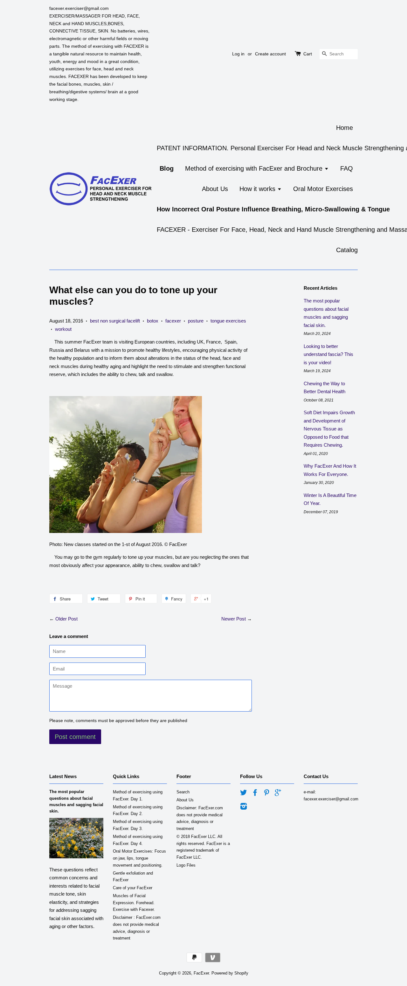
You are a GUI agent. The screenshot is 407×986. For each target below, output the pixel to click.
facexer (173, 320)
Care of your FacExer (132, 887)
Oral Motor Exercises (323, 188)
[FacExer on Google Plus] (277, 793)
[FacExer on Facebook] (255, 793)
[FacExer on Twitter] (243, 793)
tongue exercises (228, 320)
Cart (307, 53)
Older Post (66, 618)
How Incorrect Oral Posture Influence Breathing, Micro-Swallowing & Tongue (273, 209)
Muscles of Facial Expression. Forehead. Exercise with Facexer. (134, 902)
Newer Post (233, 618)
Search (183, 792)
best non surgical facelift (115, 320)
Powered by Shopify (229, 973)
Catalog (347, 249)
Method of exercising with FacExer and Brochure (254, 168)
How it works (258, 188)
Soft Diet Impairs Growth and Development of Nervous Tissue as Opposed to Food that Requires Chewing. (329, 429)
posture (196, 320)
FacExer (201, 973)
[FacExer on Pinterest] (266, 793)
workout (63, 329)
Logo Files (186, 865)
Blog (167, 168)
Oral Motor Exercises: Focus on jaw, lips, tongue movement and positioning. (139, 858)
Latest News (63, 776)
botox (152, 320)
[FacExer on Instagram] (243, 807)
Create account (270, 53)
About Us (215, 188)
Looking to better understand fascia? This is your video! (328, 354)
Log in (238, 53)
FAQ (346, 168)
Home (344, 127)
